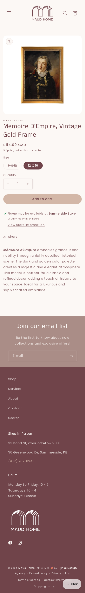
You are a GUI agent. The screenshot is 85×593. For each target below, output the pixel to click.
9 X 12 (14, 166)
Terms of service (29, 580)
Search (14, 418)
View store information (26, 225)
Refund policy (38, 573)
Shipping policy (44, 586)
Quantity (9, 175)
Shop (12, 379)
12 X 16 (33, 165)
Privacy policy (61, 573)
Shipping (8, 150)
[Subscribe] (72, 356)
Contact (15, 408)
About (13, 398)
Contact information (57, 580)
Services (15, 389)
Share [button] (13, 237)
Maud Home (26, 568)
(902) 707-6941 (21, 461)
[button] (8, 13)
